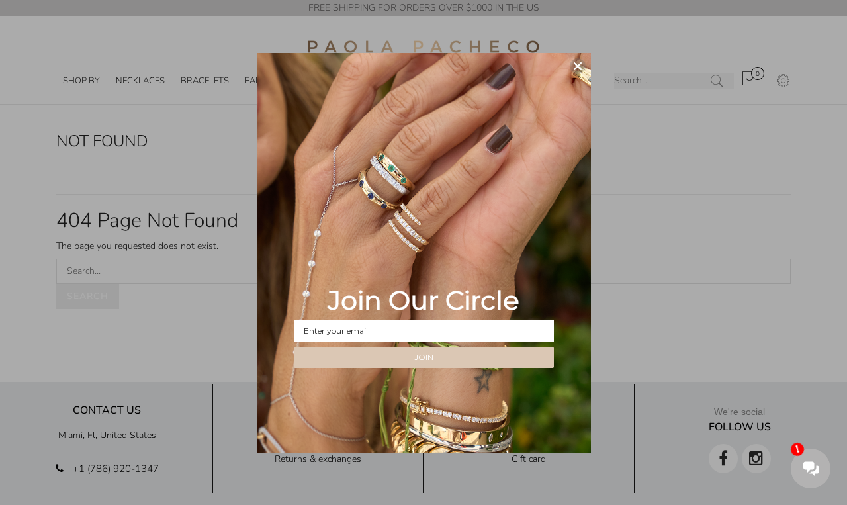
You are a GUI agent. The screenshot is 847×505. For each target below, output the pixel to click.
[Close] (578, 66)
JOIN (423, 357)
